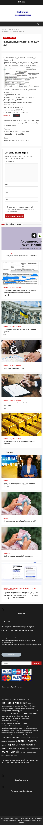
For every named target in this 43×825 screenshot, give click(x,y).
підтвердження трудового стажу (30, 730)
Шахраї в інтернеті (31, 588)
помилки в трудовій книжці (11, 730)
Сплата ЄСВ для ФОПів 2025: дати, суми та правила (22, 312)
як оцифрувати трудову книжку (10, 755)
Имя (6, 184)
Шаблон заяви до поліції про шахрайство (22, 538)
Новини (6, 253)
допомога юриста (6, 713)
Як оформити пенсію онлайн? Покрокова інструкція (22, 385)
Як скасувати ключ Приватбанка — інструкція (22, 238)
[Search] (38, 24)
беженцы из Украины (19, 708)
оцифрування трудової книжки (14, 723)
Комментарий (10, 162)
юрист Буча (4, 745)
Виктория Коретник (14, 703)
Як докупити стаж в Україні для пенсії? (22, 503)
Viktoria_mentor (18, 699)
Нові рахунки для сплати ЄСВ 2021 (17, 139)
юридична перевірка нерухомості (29, 737)
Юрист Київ (6, 621)
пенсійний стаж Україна (24, 726)
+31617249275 (5, 699)
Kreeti (34, 820)
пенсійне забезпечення (9, 726)
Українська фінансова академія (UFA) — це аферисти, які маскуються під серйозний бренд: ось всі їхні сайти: (22, 573)
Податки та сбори (9, 37)
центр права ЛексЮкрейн (23, 734)
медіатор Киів (25, 718)
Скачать (16, 115)
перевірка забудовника (31, 728)
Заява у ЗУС (31, 703)
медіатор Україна (9, 721)
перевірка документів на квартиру (13, 728)
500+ (11, 699)
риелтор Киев (28, 732)
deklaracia (7, 115)
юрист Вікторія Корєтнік (21, 744)
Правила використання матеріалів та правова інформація (21, 644)
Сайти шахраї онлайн (17, 588)
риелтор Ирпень (20, 732)
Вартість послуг (21, 780)
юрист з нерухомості (35, 748)
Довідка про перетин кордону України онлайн (22, 466)
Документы (11, 654)
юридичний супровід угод (8, 741)
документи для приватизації (30, 710)
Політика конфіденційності (21, 791)
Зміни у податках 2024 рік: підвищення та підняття (22, 424)
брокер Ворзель (30, 708)
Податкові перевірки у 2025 (22, 351)
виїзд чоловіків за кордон (12, 711)
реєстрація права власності (8, 732)
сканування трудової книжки (9, 734)
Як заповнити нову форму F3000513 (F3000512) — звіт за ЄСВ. (18, 131)
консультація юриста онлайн (11, 718)
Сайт (6, 199)
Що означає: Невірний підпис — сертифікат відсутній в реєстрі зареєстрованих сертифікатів (22, 273)
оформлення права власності (24, 721)
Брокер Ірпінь (27, 699)
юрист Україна (25, 748)
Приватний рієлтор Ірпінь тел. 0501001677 (12, 706)
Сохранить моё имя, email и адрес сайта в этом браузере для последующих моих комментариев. (21, 209)
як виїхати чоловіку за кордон (28, 752)
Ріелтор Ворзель (30, 706)
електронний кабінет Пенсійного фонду (16, 716)
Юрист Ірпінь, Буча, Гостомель (12, 687)
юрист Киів (7, 748)
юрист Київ (17, 748)
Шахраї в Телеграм (9, 589)
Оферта (21, 614)
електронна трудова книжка (24, 714)
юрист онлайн (11, 751)
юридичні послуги (26, 741)
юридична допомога (11, 738)
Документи (7, 553)
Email (7, 192)
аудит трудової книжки (7, 708)
